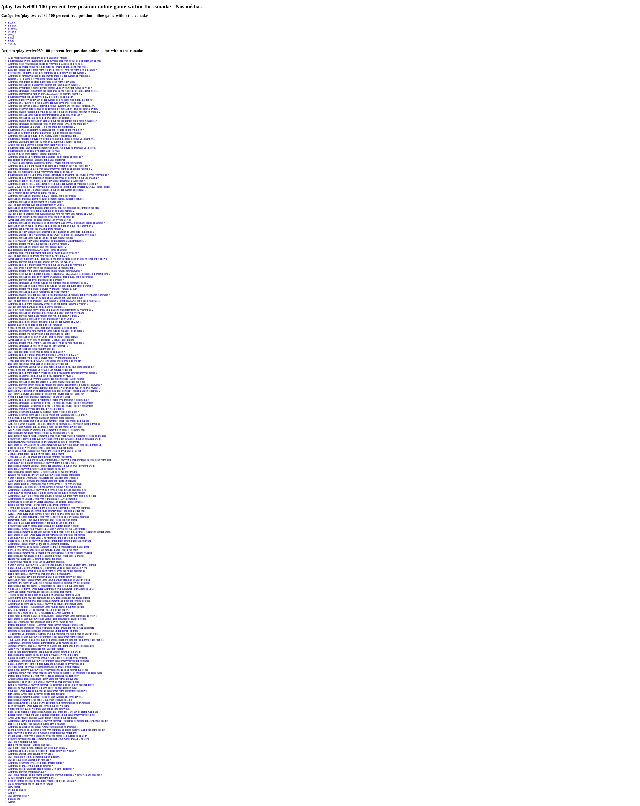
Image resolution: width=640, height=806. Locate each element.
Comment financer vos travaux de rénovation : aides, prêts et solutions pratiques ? (51, 99)
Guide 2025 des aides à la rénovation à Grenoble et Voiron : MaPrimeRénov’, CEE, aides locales (59, 186)
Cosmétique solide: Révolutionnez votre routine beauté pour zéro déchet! (46, 606)
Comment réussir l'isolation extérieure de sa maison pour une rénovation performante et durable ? (59, 294)
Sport (11, 40)
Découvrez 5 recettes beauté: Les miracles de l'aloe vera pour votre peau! (46, 585)
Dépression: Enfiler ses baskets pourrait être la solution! (37, 723)
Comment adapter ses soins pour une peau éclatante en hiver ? (40, 375)
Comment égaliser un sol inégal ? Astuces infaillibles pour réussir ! (43, 726)
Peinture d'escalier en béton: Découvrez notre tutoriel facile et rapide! (44, 525)
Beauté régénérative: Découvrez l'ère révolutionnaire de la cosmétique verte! (48, 669)
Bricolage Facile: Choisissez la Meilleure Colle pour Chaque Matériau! (45, 450)
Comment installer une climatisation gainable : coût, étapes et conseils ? (45, 156)
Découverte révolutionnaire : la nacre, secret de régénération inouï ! (43, 687)
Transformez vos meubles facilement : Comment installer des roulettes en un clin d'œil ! (54, 633)
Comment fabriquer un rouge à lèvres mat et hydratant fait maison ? (43, 357)
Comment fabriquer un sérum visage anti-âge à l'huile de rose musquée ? (46, 342)
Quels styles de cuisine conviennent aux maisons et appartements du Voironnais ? (50, 309)
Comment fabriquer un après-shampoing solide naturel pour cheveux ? (45, 270)
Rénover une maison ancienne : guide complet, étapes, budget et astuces (46, 198)
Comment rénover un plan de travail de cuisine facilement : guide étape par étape (50, 285)
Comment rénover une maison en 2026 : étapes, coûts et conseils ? (43, 195)
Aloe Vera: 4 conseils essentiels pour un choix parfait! (36, 648)
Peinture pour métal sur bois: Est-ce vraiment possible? (36, 561)
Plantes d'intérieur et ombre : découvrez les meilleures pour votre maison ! (46, 663)
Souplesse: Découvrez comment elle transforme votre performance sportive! (48, 690)
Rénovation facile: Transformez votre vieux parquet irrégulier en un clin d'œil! (49, 579)
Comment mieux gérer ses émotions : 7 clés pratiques (36, 408)
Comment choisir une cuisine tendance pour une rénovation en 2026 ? (44, 321)
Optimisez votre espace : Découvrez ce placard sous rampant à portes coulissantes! (51, 645)
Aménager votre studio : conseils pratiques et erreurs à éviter (39, 219)
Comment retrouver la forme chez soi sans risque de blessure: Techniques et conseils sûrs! (55, 672)
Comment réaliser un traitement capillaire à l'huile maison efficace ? (43, 252)
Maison (12, 31)
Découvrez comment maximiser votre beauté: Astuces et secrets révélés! (45, 696)
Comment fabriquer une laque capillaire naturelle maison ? (38, 243)
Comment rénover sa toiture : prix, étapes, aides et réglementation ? (43, 135)
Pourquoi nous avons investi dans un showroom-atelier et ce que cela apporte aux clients (54, 60)
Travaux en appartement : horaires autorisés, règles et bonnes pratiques (45, 162)
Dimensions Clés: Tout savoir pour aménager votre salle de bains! (42, 519)
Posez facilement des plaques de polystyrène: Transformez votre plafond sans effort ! (52, 615)
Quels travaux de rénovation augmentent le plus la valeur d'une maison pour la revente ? (54, 387)
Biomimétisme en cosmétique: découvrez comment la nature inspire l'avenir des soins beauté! (57, 729)
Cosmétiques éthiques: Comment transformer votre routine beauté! (43, 642)
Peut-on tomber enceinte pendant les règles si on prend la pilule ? (42, 780)
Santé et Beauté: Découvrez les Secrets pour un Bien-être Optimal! (43, 477)
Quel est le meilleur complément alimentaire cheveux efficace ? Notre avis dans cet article (55, 774)
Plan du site (14, 798)
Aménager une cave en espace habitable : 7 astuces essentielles (41, 339)
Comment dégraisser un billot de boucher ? (30, 765)
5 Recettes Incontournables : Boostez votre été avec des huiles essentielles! (47, 570)
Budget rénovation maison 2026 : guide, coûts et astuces (37, 249)
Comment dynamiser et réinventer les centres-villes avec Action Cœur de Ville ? (50, 87)
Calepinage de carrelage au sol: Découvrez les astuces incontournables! (45, 603)
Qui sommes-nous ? (18, 795)
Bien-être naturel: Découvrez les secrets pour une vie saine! (39, 705)
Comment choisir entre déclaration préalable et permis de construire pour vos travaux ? (53, 177)
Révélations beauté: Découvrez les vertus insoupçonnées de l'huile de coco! (47, 618)
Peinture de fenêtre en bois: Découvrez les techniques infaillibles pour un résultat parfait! (54, 438)
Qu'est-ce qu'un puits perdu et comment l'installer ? (34, 153)
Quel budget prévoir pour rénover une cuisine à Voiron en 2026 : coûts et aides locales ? (54, 300)
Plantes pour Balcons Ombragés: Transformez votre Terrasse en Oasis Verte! (48, 567)
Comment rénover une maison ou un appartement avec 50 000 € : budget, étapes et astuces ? (56, 222)
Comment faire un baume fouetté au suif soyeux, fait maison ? (40, 261)
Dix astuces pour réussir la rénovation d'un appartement (37, 159)
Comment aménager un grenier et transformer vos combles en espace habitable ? (50, 168)
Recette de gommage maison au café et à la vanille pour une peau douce (46, 297)
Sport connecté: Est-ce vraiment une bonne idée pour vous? (39, 708)
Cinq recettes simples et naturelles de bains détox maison (37, 57)
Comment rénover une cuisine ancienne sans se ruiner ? (37, 246)
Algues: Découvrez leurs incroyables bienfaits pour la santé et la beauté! (46, 513)
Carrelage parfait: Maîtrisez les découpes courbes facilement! (40, 591)
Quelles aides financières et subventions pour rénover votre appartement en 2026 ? (51, 213)
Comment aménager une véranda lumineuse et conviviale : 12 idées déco (46, 378)
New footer (14, 786)
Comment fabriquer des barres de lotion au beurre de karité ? (40, 333)
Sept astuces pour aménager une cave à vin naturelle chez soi (40, 369)
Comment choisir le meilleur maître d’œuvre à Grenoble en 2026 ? (43, 354)
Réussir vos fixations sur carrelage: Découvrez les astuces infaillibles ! (44, 474)
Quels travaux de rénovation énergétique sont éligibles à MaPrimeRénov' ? (47, 240)
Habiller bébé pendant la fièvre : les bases (30, 744)
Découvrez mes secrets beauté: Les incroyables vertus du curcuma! (43, 471)
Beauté (11, 22)
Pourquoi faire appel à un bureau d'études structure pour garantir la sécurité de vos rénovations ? (58, 174)
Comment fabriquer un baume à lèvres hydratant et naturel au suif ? (43, 288)
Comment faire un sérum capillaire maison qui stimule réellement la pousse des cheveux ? (55, 384)
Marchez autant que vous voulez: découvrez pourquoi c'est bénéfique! (44, 666)
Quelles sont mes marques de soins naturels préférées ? (36, 306)
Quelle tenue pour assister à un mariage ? (29, 759)
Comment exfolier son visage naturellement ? (31, 348)
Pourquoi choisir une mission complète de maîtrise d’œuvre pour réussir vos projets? (52, 147)
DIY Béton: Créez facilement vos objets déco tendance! (37, 693)
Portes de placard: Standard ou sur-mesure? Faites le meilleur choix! (43, 549)
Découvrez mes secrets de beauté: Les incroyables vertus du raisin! (43, 654)
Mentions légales (17, 789)
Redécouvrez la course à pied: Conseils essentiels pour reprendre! (42, 732)
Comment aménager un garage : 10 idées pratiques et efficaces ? (41, 126)
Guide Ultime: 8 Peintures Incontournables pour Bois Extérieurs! (42, 480)
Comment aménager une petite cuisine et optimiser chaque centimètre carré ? (48, 282)
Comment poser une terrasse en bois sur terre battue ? (36, 762)
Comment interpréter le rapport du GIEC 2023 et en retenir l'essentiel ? (45, 93)
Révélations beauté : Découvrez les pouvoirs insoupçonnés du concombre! (47, 534)
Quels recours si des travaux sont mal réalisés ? (32, 192)
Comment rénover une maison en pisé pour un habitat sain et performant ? (47, 312)
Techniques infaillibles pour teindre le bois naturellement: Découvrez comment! (49, 507)
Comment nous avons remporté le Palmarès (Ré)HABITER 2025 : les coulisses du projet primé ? (59, 273)
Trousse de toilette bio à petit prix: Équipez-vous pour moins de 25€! (44, 594)
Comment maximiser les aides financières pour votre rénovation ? (42, 81)
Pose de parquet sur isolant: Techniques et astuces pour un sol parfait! (44, 651)
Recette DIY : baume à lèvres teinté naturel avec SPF (36, 78)
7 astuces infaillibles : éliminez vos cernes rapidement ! (36, 453)
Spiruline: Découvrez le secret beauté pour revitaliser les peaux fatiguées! (46, 510)
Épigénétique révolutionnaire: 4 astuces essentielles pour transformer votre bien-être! (52, 714)
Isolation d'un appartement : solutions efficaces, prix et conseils (41, 216)
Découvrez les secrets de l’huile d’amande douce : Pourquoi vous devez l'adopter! (51, 627)
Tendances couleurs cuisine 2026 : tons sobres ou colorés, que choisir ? (45, 360)
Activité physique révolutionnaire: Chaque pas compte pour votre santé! (45, 576)
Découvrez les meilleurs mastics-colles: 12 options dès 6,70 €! (40, 432)
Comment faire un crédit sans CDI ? (27, 771)
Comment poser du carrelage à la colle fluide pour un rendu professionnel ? (47, 414)
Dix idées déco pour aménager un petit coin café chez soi (38, 363)
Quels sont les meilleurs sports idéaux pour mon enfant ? (37, 747)
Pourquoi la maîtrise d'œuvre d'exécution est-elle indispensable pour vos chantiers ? (51, 138)
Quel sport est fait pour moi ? (23, 741)
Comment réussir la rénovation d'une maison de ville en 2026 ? (41, 318)
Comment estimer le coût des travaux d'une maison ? (35, 228)
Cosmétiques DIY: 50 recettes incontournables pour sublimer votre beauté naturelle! (52, 495)
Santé (11, 37)
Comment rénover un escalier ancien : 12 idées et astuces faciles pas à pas (46, 381)
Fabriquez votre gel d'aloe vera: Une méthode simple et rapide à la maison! (47, 537)
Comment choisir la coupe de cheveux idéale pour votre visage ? (42, 750)
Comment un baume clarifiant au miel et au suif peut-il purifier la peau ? (45, 141)
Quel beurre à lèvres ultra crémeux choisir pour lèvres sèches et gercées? (46, 393)
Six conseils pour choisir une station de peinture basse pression (41, 417)
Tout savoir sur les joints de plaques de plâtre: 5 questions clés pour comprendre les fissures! (56, 639)
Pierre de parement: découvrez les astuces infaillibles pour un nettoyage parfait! (49, 540)
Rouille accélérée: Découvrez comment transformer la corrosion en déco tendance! (51, 684)
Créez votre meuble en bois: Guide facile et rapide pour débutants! (43, 717)
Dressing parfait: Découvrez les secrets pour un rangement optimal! (43, 630)
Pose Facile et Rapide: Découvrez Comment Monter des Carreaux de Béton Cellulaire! (53, 711)
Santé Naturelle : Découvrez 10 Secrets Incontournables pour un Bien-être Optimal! (52, 564)
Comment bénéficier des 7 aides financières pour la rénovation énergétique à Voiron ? (53, 183)
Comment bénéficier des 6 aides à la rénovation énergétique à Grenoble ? (46, 180)
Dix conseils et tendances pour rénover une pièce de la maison (40, 171)
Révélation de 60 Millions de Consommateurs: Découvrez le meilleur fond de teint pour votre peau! (60, 459)
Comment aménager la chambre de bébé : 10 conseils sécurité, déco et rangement (50, 402)
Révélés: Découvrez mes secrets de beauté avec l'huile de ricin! (41, 621)
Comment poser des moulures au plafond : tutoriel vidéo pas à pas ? (43, 411)
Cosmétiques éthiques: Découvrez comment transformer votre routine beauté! (48, 660)
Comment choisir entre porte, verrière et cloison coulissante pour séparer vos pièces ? (52, 372)
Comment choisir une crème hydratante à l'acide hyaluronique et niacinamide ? (49, 399)
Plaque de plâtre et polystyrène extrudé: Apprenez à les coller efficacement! (47, 657)
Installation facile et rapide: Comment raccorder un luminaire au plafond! (46, 624)
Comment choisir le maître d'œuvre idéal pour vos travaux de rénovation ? (47, 264)
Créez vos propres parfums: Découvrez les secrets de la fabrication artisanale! (48, 516)
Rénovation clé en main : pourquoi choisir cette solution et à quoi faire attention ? (50, 225)
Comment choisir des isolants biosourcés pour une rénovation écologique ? (47, 189)
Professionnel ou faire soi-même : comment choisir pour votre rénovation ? (47, 72)
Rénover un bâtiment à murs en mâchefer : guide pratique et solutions (44, 132)
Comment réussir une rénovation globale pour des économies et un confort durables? (52, 120)
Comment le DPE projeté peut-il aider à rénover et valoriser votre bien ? (45, 102)
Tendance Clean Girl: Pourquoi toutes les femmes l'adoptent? (40, 456)
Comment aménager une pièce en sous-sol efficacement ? (38, 345)
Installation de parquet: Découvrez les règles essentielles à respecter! (43, 675)
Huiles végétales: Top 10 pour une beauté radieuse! (35, 558)
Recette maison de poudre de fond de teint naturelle (35, 324)
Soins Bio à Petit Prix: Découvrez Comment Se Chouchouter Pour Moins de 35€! (51, 588)
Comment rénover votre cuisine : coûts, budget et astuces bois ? (41, 237)
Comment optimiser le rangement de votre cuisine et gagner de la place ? (46, 330)
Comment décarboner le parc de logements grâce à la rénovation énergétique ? (49, 75)
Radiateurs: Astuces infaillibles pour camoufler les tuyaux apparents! (44, 441)
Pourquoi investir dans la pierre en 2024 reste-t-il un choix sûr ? (41, 96)
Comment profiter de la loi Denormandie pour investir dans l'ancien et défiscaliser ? (51, 105)
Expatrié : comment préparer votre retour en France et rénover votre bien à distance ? (52, 69)
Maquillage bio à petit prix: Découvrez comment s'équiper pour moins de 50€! (49, 600)
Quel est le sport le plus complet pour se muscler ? (34, 756)
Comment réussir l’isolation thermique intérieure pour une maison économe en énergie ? (54, 111)
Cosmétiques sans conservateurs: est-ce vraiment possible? (38, 543)
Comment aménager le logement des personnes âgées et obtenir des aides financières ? (53, 90)
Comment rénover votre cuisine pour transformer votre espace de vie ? (45, 114)
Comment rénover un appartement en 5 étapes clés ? (35, 201)
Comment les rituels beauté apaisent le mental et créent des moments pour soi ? (49, 420)
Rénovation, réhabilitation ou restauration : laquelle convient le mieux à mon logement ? (54, 390)
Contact (12, 792)
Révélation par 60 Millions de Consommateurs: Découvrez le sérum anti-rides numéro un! (55, 444)
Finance (12, 25)
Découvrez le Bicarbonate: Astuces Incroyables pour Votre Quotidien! (45, 486)
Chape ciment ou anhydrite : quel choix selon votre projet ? (39, 144)
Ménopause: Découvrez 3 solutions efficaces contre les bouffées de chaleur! (48, 735)
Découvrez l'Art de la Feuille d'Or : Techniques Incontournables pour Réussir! (49, 702)
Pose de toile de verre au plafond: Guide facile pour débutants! (41, 447)
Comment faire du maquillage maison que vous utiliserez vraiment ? (43, 315)
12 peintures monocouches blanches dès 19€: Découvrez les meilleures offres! (49, 597)
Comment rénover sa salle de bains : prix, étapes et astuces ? (39, 117)
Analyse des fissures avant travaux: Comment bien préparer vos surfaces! (46, 429)
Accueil (12, 801)
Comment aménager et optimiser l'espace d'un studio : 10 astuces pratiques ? (48, 123)
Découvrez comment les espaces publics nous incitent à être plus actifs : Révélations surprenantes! (59, 531)
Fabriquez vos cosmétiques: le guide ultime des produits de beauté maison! (47, 492)
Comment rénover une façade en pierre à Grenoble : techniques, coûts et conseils (50, 276)
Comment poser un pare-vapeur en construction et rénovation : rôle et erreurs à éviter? (53, 108)
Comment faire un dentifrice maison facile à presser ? (36, 279)
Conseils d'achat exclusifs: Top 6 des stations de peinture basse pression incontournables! (54, 423)
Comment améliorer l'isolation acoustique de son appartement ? (41, 210)
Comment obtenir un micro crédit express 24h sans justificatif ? (41, 768)
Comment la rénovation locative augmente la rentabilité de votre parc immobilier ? (51, 231)
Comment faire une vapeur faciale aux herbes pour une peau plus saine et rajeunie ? (52, 366)
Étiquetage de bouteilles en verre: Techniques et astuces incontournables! (46, 501)
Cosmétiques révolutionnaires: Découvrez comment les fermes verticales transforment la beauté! (58, 720)
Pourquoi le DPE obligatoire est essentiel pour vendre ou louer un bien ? (46, 129)
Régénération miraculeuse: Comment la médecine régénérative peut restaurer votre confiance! (57, 435)
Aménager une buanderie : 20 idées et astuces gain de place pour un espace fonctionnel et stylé (57, 258)
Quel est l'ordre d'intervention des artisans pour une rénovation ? (41, 267)
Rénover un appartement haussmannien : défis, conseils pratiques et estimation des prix (53, 207)
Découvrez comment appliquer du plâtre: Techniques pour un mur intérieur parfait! (51, 465)
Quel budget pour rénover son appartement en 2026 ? (36, 204)
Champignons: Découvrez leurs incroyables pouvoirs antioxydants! (43, 678)
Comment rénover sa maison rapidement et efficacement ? (38, 291)
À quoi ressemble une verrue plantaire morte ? (32, 777)
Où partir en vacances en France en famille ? (31, 783)
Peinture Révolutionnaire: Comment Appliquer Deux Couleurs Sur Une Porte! (49, 738)
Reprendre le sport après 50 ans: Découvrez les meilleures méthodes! (44, 681)
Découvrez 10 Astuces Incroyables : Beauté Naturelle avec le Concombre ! (47, 528)
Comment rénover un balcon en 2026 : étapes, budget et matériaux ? (44, 336)
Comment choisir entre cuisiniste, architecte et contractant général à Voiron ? (48, 303)
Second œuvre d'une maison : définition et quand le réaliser (39, 396)
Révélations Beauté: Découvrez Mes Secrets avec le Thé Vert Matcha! (45, 483)
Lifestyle (12, 28)
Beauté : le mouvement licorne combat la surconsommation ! (40, 504)
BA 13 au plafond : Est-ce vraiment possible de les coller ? (38, 609)
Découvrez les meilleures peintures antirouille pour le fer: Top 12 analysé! (46, 555)
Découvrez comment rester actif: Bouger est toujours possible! (40, 699)
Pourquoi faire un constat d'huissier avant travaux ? (35, 150)
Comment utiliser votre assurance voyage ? (30, 753)
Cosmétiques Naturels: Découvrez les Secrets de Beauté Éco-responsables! (47, 489)
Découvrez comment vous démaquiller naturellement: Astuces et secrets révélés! (50, 552)
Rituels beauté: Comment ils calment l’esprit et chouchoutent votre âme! (45, 426)
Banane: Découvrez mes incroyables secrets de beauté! (37, 468)
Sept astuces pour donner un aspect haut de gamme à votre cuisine (42, 327)
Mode (11, 34)
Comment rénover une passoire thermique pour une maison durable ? (44, 84)
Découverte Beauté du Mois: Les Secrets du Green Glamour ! (40, 612)
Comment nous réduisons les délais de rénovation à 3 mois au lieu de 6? (45, 63)
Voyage (12, 43)
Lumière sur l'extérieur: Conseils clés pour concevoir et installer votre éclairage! (49, 582)
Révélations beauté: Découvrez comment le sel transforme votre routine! (46, 636)
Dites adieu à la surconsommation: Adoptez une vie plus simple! (41, 522)
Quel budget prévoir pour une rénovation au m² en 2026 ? (38, 255)
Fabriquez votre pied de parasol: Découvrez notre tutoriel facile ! (42, 462)
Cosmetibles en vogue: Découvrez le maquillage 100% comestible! (43, 498)
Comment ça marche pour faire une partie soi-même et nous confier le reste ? (48, 66)
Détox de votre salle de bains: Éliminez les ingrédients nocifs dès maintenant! (48, 546)
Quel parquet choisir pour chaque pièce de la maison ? (36, 351)
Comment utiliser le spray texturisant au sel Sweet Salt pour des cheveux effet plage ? (53, 234)
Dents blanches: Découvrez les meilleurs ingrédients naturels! (40, 573)
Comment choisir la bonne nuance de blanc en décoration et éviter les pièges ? (49, 165)
